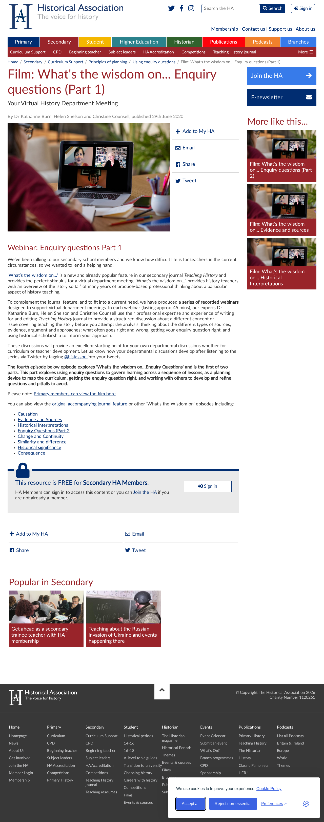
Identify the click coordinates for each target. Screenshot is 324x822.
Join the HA (145, 492)
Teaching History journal (234, 52)
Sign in (210, 486)
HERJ (243, 773)
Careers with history (140, 780)
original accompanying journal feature (89, 404)
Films (128, 795)
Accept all (190, 803)
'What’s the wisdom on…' (33, 275)
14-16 (129, 743)
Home (13, 62)
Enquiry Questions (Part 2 (43, 431)
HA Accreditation (158, 52)
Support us (280, 29)
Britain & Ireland (290, 743)
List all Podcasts (290, 736)
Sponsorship (210, 773)
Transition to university (143, 766)
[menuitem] (23, 42)
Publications (223, 42)
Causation (28, 414)
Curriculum (56, 736)
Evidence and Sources (40, 420)
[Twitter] (171, 8)
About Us (17, 751)
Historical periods (138, 736)
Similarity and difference (42, 442)
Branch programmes (216, 758)
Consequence (31, 453)
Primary (23, 42)
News (13, 743)
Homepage (18, 736)
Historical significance (39, 447)
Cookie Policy (268, 788)
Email (189, 147)
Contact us (253, 29)
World (282, 758)
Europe (283, 751)
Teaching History (253, 743)
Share (189, 164)
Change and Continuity (41, 436)
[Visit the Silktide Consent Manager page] (306, 804)
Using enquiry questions (154, 62)
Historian (184, 42)
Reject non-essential (233, 803)
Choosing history (138, 773)
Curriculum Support (28, 52)
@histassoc (75, 357)
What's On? (210, 751)
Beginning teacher (85, 52)
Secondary (59, 42)
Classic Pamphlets (254, 766)
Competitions (193, 52)
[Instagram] (191, 8)
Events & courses (138, 803)
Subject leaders (122, 52)
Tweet (189, 180)
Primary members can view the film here (75, 394)
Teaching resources (280, 52)
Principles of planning (108, 62)
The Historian (250, 751)
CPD (57, 52)
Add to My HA (199, 131)
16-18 (129, 751)
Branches (298, 42)
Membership (224, 29)
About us (305, 29)
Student (95, 42)
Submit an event (213, 743)
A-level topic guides (140, 758)
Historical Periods (177, 748)
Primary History (60, 780)
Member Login (21, 773)
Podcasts (263, 42)
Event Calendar (212, 736)
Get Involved (19, 758)
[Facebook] (181, 8)
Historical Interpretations (43, 425)
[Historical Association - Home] (43, 704)
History (245, 758)
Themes (168, 755)
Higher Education (139, 42)
